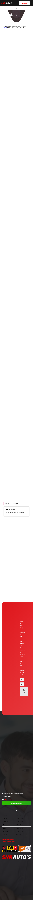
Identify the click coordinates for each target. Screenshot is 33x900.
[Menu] (16, 8)
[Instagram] (16, 810)
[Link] (6, 3)
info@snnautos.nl (8, 800)
